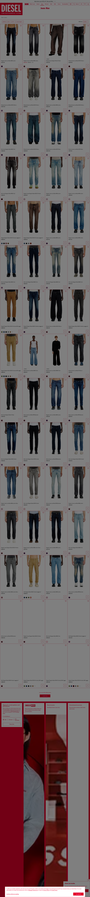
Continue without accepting (12, 894)
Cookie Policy (54, 890)
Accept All (78, 894)
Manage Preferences (33, 890)
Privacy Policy (46, 890)
